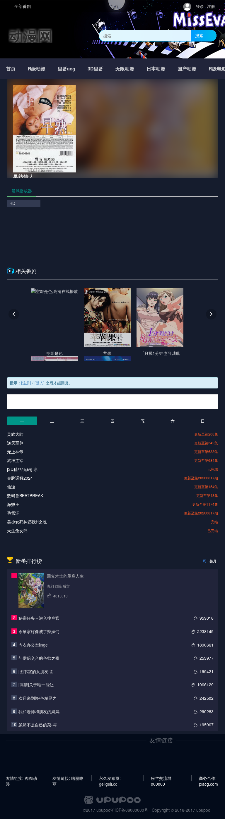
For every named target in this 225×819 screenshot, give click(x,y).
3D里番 (95, 68)
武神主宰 (15, 460)
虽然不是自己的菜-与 (37, 725)
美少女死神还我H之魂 (27, 522)
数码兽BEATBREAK (25, 495)
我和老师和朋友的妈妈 (38, 711)
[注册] (26, 383)
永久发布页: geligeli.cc (110, 778)
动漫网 (30, 35)
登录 (200, 6)
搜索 (199, 35)
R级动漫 (36, 68)
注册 (211, 6)
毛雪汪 (13, 513)
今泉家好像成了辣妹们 (38, 631)
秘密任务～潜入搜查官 (38, 618)
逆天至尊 (15, 443)
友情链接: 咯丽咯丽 (67, 778)
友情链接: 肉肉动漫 (21, 778)
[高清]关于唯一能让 (36, 684)
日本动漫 (155, 68)
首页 (11, 68)
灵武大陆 (15, 434)
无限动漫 (124, 68)
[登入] (40, 383)
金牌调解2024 (20, 478)
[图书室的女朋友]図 (36, 671)
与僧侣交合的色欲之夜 (38, 658)
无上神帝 (15, 452)
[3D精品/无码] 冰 (22, 469)
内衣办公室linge (33, 645)
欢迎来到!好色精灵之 (37, 698)
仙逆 (11, 487)
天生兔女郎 (17, 530)
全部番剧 (22, 6)
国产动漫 (187, 68)
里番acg (66, 68)
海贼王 (13, 504)
